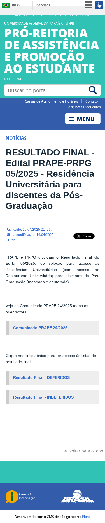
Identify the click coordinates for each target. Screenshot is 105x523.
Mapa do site (79, 15)
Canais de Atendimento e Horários (52, 101)
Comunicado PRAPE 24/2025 (40, 328)
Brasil (18, 5)
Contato (91, 101)
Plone (86, 516)
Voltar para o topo (86, 451)
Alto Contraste (54, 15)
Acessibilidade (26, 15)
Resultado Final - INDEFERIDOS (43, 397)
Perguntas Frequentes (83, 107)
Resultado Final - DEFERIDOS (41, 377)
